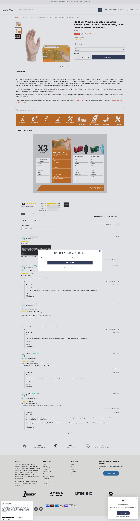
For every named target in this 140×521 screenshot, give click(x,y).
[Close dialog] (100, 251)
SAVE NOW (70, 263)
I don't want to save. (70, 268)
